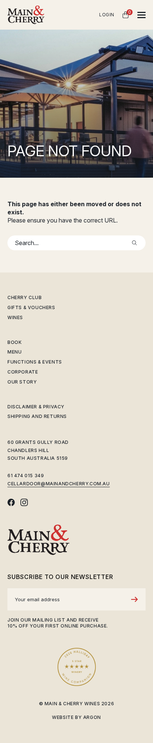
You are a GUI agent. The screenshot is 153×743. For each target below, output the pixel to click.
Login (106, 14)
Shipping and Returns (37, 416)
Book (14, 342)
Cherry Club (24, 297)
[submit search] (134, 242)
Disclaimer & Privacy (36, 406)
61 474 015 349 (25, 475)
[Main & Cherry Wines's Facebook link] (11, 502)
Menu (14, 352)
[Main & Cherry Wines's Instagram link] (24, 502)
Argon (92, 717)
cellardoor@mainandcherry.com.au (58, 483)
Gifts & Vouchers (31, 307)
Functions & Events (34, 362)
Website (63, 717)
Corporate (22, 372)
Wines (15, 317)
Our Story (22, 382)
